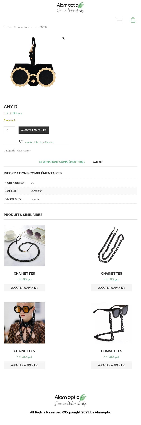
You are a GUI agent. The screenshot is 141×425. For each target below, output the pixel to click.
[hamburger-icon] (119, 19)
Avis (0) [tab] (97, 161)
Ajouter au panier (33, 130)
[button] (63, 38)
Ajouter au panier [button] (24, 287)
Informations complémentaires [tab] (62, 161)
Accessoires (25, 27)
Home (7, 27)
